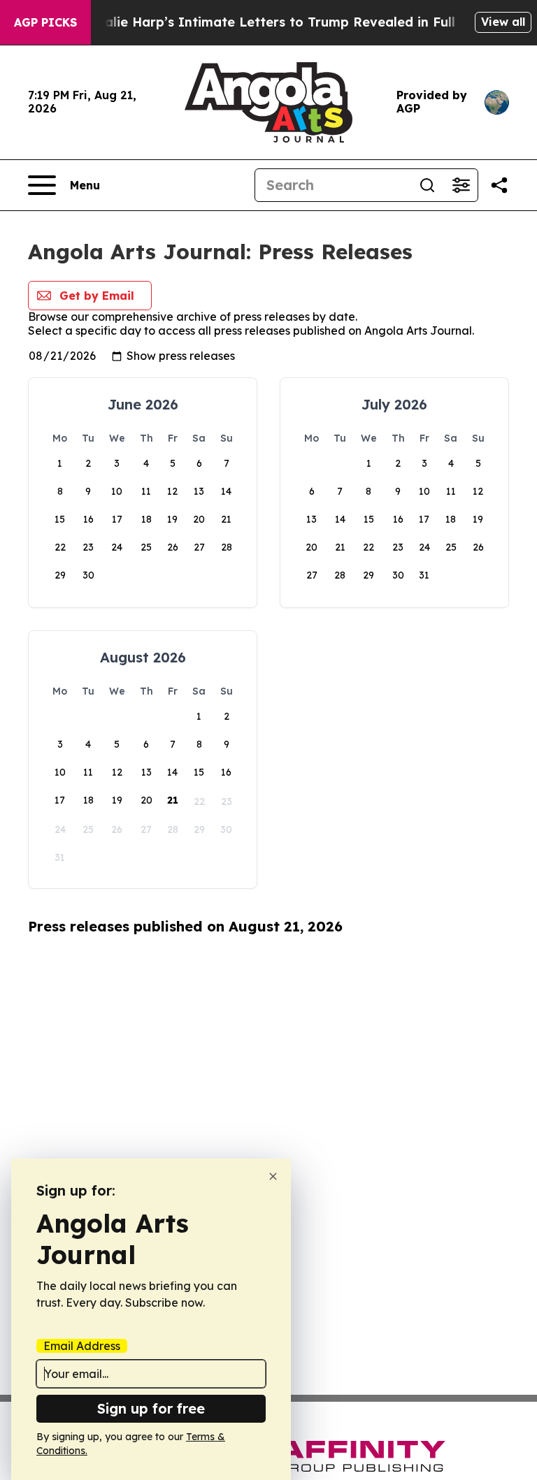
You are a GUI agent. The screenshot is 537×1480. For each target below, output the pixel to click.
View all (503, 22)
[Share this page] (499, 185)
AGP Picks (45, 22)
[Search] (427, 185)
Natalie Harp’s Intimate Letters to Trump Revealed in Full (267, 22)
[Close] (273, 1176)
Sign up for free (151, 1408)
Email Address (81, 1346)
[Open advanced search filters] (461, 185)
